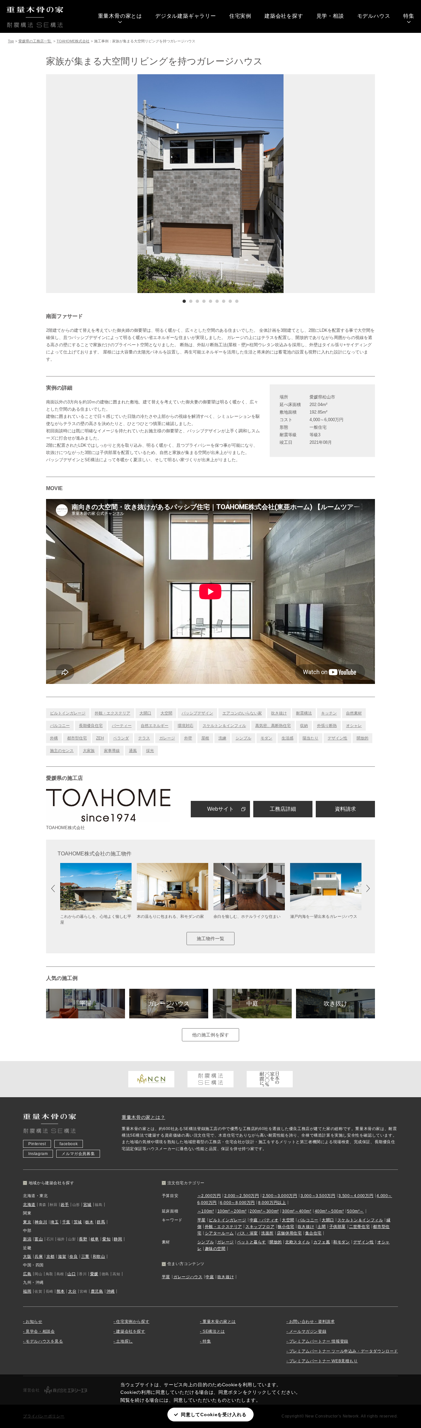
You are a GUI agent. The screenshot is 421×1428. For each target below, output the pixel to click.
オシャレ (354, 725)
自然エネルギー (154, 725)
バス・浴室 (247, 1233)
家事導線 (112, 750)
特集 (408, 16)
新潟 (27, 1239)
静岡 (118, 1239)
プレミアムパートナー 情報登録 (318, 1341)
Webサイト (220, 809)
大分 (72, 1291)
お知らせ (34, 1321)
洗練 (222, 738)
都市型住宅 (77, 738)
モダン (266, 738)
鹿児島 (97, 1291)
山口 (71, 1274)
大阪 (27, 1256)
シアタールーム (219, 1233)
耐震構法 (304, 713)
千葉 (66, 1222)
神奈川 (41, 1222)
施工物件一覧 (210, 938)
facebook (69, 1144)
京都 (50, 1256)
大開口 (145, 713)
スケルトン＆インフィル (224, 725)
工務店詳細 (283, 809)
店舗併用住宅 (289, 1233)
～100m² (205, 1211)
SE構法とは (214, 1331)
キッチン (329, 713)
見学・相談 (330, 16)
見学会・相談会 (40, 1331)
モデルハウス (373, 16)
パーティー (122, 725)
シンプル (243, 738)
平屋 (85, 1003)
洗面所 (267, 1233)
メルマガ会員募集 (78, 1153)
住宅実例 (240, 16)
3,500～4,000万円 (355, 1195)
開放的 (362, 738)
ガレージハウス (168, 1003)
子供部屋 (337, 1226)
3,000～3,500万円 (318, 1195)
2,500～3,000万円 (279, 1195)
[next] (292, 183)
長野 (83, 1239)
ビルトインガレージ (68, 713)
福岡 (27, 1291)
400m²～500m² (329, 1211)
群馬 (101, 1222)
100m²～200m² (232, 1211)
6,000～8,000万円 (237, 1202)
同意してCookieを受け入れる (213, 1414)
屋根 (205, 738)
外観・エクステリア (112, 713)
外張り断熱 (327, 725)
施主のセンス (62, 750)
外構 (54, 738)
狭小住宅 (286, 1226)
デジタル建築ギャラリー (185, 16)
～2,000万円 (209, 1195)
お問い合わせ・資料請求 (312, 1321)
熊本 (61, 1291)
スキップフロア (259, 1226)
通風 (133, 750)
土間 (321, 1226)
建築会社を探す (283, 16)
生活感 (287, 738)
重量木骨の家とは (120, 16)
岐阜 (95, 1239)
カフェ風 (321, 1242)
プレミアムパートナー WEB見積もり (323, 1361)
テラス (144, 738)
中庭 (252, 1003)
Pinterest (37, 1144)
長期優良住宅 (91, 725)
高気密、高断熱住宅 (273, 725)
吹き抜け (279, 713)
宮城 (87, 1204)
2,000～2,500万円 (241, 1195)
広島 (27, 1274)
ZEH (100, 738)
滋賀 (62, 1256)
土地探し (124, 1341)
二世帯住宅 (359, 1226)
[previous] (128, 183)
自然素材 (354, 713)
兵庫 (39, 1256)
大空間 (166, 713)
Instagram (38, 1153)
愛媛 (94, 1274)
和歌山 (99, 1256)
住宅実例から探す (132, 1321)
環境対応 (185, 725)
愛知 (106, 1239)
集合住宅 (313, 1233)
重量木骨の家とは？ (143, 1117)
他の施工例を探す (210, 1034)
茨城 (78, 1222)
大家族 (89, 750)
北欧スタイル (297, 1242)
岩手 (65, 1204)
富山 (39, 1239)
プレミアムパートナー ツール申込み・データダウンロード (343, 1351)
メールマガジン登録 (307, 1331)
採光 (150, 750)
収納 (304, 725)
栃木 (89, 1222)
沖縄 (111, 1291)
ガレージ (167, 738)
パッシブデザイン (197, 713)
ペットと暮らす (251, 1242)
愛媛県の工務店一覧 (35, 41)
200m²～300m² (264, 1211)
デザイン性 (337, 738)
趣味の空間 (215, 1248)
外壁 (188, 738)
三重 (85, 1256)
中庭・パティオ (264, 1220)
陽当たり (310, 738)
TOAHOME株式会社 (73, 41)
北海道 (29, 1204)
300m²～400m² (296, 1211)
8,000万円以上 (272, 1202)
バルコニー (60, 725)
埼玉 (54, 1222)
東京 (27, 1222)
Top (11, 41)
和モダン (341, 1242)
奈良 (73, 1256)
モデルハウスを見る (44, 1341)
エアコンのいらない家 (242, 713)
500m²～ (355, 1211)
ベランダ (121, 738)
